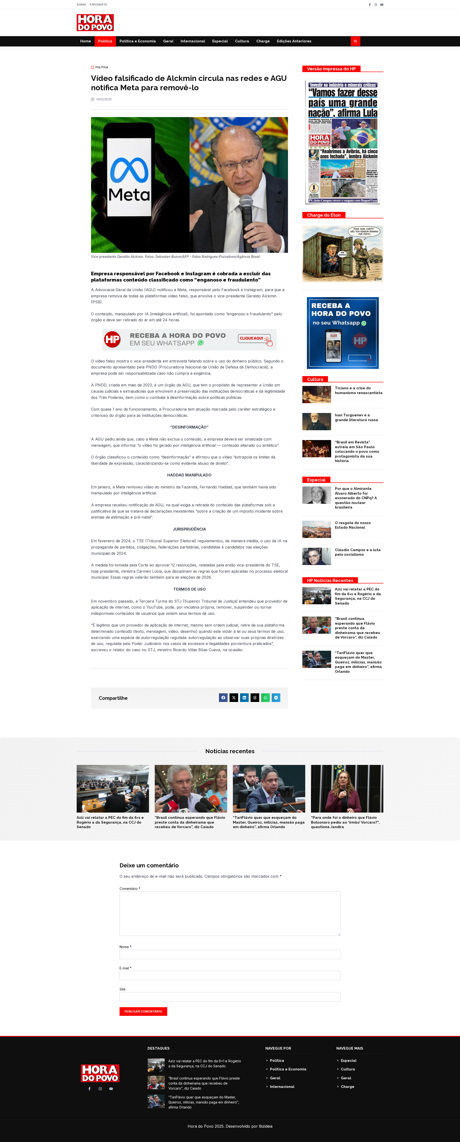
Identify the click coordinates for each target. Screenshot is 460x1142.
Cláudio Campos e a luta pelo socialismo (358, 552)
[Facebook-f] (369, 4)
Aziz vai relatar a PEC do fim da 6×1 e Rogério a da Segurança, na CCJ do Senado (358, 596)
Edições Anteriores (294, 41)
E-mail (126, 968)
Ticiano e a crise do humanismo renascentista (359, 390)
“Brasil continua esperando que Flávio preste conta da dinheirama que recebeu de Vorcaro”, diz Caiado (357, 627)
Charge (263, 41)
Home (85, 41)
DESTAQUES (159, 1048)
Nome (126, 947)
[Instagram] (375, 4)
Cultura (242, 41)
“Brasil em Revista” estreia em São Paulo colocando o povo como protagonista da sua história (357, 451)
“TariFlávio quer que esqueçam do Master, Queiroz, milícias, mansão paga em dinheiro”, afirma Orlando (358, 662)
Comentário (130, 889)
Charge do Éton (324, 215)
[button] (355, 41)
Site (123, 989)
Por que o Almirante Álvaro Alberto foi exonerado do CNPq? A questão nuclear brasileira (356, 497)
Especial (220, 41)
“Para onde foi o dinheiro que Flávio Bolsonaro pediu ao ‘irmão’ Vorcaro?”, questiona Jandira (345, 822)
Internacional (193, 41)
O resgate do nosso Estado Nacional (353, 525)
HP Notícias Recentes (330, 580)
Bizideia (265, 1126)
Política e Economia (138, 41)
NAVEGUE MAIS (349, 1048)
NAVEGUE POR (278, 1048)
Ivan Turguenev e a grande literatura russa (356, 417)
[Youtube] (381, 4)
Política (105, 41)
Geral (168, 41)
